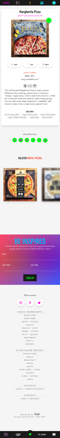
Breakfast (30, 360)
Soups (30, 366)
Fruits (30, 341)
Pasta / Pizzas (30, 322)
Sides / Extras (30, 376)
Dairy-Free (30, 315)
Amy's (32, 76)
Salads (30, 373)
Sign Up (30, 278)
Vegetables (30, 338)
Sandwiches (30, 354)
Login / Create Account (30, 389)
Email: (4, 254)
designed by (27, 415)
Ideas (30, 379)
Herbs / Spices (30, 331)
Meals (30, 357)
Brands (30, 344)
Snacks (30, 325)
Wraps (30, 363)
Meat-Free (30, 318)
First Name (6, 265)
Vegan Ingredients (30, 312)
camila (6, 2)
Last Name (34, 265)
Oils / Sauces (30, 334)
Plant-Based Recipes (30, 350)
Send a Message (30, 399)
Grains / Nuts (30, 328)
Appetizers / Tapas (30, 370)
